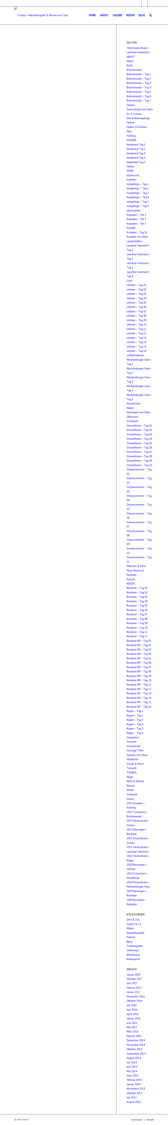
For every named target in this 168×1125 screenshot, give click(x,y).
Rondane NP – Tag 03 (139, 649)
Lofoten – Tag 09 (136, 320)
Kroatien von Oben (137, 236)
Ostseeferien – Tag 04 (139, 439)
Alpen (130, 61)
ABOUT (131, 57)
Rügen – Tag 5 (135, 728)
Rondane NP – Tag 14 (139, 698)
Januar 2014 (133, 1084)
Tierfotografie (135, 946)
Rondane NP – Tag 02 (139, 645)
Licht (129, 280)
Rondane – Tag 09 (137, 623)
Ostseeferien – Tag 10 (139, 465)
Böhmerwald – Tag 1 (139, 74)
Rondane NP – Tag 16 (139, 706)
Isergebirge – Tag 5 (138, 201)
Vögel (130, 777)
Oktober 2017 (134, 979)
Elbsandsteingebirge (138, 118)
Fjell (129, 131)
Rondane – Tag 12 (137, 636)
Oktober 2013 (134, 1093)
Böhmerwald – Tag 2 (139, 78)
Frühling (131, 136)
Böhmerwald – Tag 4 (139, 87)
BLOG (130, 65)
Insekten (131, 179)
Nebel (130, 408)
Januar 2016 (133, 1018)
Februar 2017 (134, 987)
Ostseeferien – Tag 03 (139, 434)
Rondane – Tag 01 (137, 588)
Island (130, 799)
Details (131, 105)
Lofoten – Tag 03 (136, 294)
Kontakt (131, 228)
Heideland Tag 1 (136, 144)
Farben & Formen (137, 127)
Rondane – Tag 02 (137, 592)
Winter (130, 790)
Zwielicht (132, 794)
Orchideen (132, 421)
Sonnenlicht (133, 746)
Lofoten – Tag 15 (136, 346)
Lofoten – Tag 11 (136, 329)
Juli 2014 (132, 1062)
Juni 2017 (132, 983)
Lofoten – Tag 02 (136, 289)
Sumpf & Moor (135, 764)
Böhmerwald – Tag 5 (139, 92)
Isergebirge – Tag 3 (138, 193)
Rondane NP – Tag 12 (139, 689)
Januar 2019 (133, 974)
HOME (130, 171)
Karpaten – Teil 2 (136, 219)
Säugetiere (133, 737)
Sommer (131, 741)
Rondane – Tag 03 (137, 597)
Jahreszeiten (134, 210)
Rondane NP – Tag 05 (139, 658)
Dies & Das (133, 919)
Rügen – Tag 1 (135, 711)
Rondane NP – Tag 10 (139, 680)
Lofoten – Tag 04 (136, 298)
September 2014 (136, 1053)
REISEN (131, 583)
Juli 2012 (132, 1097)
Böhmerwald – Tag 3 (139, 83)
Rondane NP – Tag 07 (139, 667)
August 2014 (134, 1058)
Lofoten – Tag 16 (136, 351)
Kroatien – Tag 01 (137, 232)
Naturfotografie (135, 933)
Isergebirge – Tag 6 (138, 206)
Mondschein (134, 403)
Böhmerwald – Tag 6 (139, 96)
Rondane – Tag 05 (137, 605)
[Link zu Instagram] (145, 3)
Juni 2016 (132, 1009)
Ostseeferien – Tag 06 (139, 447)
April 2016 (132, 1014)
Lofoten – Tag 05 (136, 302)
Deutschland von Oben (140, 109)
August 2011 (134, 1102)
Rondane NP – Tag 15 (139, 702)
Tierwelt (131, 768)
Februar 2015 (134, 1036)
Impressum (133, 175)
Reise (130, 941)
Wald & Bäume (135, 781)
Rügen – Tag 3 (135, 720)
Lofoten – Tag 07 (136, 311)
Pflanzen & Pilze (136, 566)
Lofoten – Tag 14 (136, 342)
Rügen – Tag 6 (135, 733)
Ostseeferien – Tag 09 (139, 460)
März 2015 (132, 1031)
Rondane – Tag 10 (137, 627)
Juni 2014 (132, 1067)
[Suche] (150, 15)
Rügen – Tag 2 (135, 715)
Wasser (131, 785)
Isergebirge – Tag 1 (138, 184)
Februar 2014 (134, 1080)
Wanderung (133, 955)
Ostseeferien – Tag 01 (139, 425)
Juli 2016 (132, 1005)
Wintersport (133, 959)
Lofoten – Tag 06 (136, 307)
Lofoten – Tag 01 (136, 285)
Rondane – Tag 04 (137, 601)
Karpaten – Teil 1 (136, 215)
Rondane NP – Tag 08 (139, 671)
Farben (130, 122)
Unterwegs (133, 950)
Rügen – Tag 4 (135, 724)
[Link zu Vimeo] (151, 3)
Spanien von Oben (137, 755)
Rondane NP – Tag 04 (139, 654)
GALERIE (131, 140)
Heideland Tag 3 (136, 153)
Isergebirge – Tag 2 (138, 188)
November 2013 (136, 1088)
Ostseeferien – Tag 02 (139, 430)
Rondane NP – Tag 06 (139, 662)
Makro (130, 928)
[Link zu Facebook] (138, 3)
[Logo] (41, 15)
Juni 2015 (132, 1023)
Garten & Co (134, 924)
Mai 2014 (132, 1071)
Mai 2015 (132, 1027)
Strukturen (132, 759)
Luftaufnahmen (135, 355)
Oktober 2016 (134, 1001)
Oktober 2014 (134, 1049)
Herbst (130, 166)
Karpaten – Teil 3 (136, 223)
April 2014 (132, 1075)
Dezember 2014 (136, 1040)
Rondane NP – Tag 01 (139, 641)
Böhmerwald (134, 70)
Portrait (131, 579)
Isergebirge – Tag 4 (138, 197)
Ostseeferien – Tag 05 (139, 443)
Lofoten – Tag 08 (136, 315)
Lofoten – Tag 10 (136, 324)
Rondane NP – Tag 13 (139, 693)
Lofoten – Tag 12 (136, 333)
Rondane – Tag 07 (137, 614)
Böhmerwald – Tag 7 (139, 100)
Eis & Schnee (134, 114)
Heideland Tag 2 (136, 149)
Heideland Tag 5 (136, 162)
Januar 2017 (133, 992)
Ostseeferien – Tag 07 (139, 452)
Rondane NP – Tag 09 (139, 676)
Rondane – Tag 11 (137, 632)
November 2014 (136, 1045)
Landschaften (134, 241)
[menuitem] (92, 15)
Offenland (132, 417)
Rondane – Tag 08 (137, 619)
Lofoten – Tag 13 (136, 338)
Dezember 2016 (136, 996)
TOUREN (131, 772)
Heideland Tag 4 (136, 157)
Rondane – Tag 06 (137, 610)
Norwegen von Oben (138, 412)
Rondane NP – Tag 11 (139, 684)
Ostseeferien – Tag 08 (139, 456)
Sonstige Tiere (135, 750)
